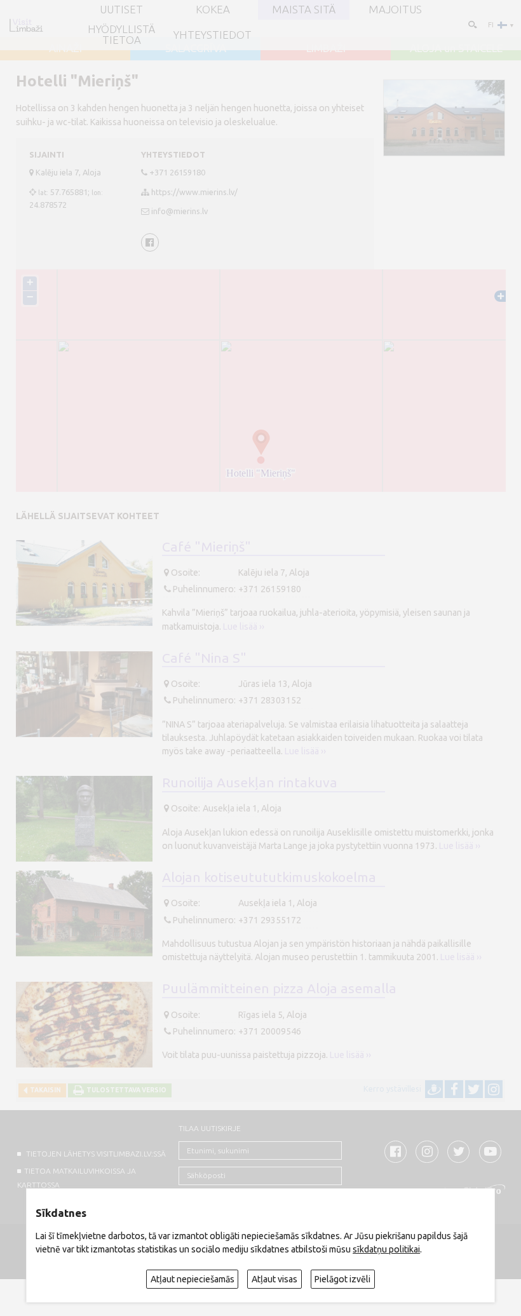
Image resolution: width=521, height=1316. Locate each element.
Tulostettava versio (125, 1090)
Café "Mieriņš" (206, 546)
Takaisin (44, 1090)
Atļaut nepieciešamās (192, 1279)
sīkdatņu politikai (386, 1249)
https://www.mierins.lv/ (194, 191)
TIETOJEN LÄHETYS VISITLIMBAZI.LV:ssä (95, 1154)
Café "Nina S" (204, 657)
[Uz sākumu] (26, 25)
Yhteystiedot (212, 35)
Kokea (213, 9)
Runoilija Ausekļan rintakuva (249, 782)
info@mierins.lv (179, 211)
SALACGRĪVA (195, 48)
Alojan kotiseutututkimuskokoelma (269, 877)
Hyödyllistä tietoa (121, 35)
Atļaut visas (274, 1279)
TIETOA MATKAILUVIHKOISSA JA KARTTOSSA (76, 1177)
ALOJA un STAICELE (456, 48)
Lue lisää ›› (243, 626)
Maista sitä (303, 9)
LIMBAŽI (326, 48)
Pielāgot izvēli (342, 1279)
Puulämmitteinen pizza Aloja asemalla (279, 988)
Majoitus (395, 9)
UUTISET (121, 9)
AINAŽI (65, 48)
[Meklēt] (471, 24)
